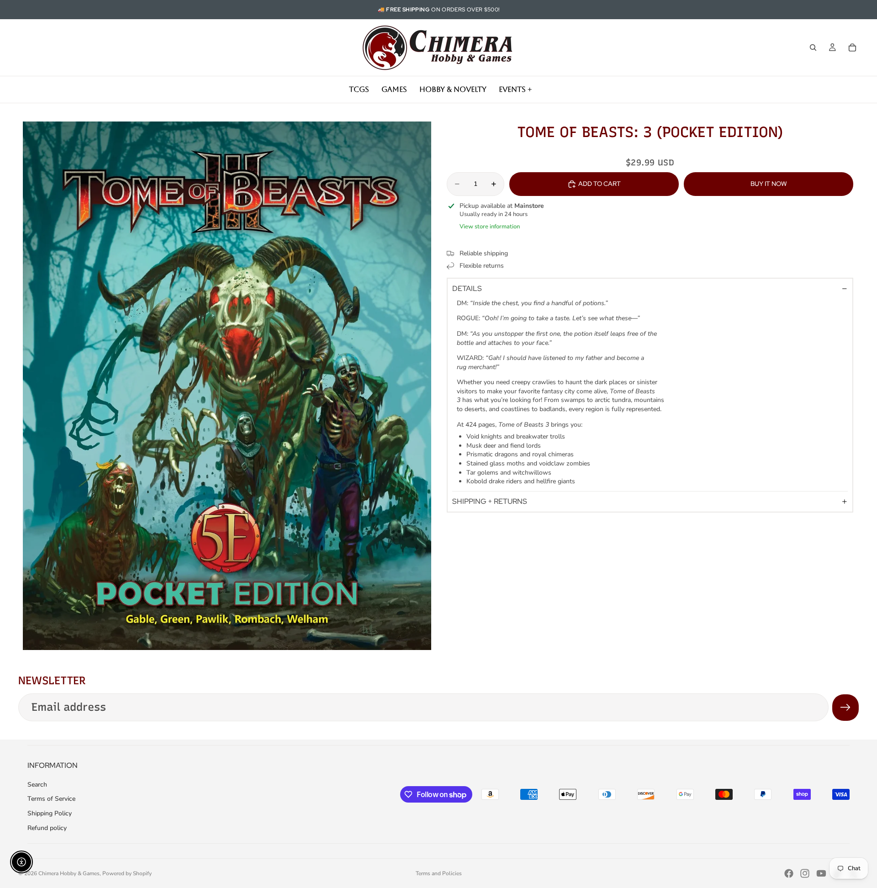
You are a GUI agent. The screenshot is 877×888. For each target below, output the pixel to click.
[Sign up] (845, 707)
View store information (490, 226)
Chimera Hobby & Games (69, 873)
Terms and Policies (439, 873)
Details (467, 288)
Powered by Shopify (127, 873)
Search (37, 784)
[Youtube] (821, 873)
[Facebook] (788, 873)
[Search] (813, 47)
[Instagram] (804, 873)
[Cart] (852, 47)
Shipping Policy (49, 813)
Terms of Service (51, 798)
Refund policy (47, 828)
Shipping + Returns (489, 502)
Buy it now (768, 184)
